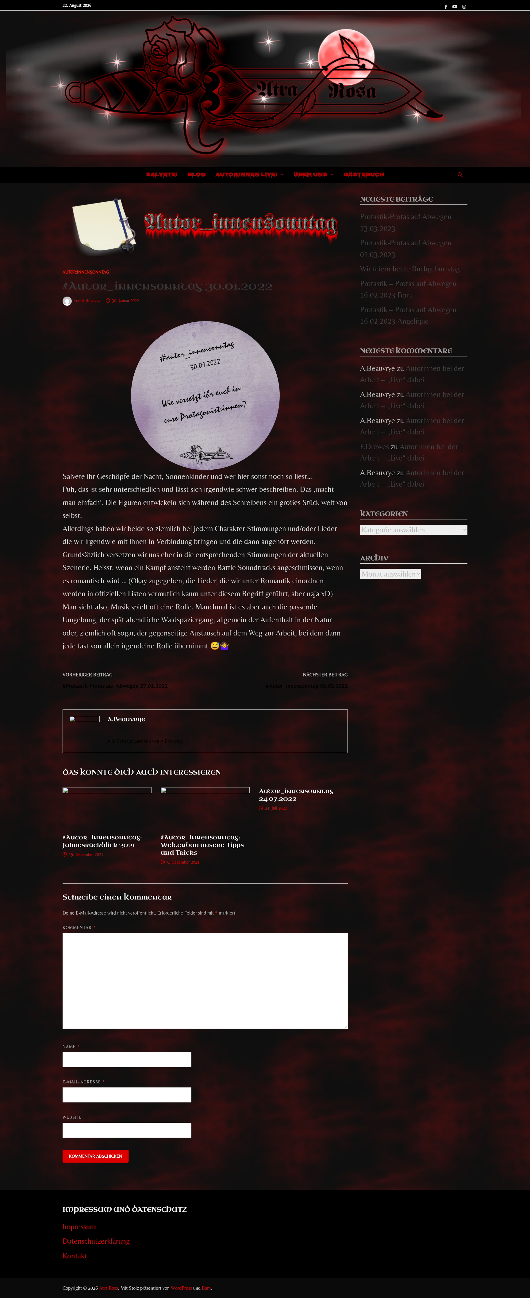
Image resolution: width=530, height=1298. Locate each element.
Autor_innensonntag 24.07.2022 (296, 795)
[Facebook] (447, 5)
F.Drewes (374, 446)
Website (72, 1117)
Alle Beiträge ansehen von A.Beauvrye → (148, 741)
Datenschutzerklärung (96, 1241)
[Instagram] (464, 5)
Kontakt (75, 1255)
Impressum (79, 1226)
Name (71, 1046)
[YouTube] (456, 5)
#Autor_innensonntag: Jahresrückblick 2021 (102, 841)
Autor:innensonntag (86, 272)
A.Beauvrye (92, 300)
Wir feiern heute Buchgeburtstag (410, 268)
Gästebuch (364, 175)
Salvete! (162, 175)
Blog (196, 175)
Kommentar (79, 927)
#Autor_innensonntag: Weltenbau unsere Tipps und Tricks (202, 845)
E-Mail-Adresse (84, 1081)
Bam (206, 1288)
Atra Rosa (108, 1288)
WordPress (181, 1288)
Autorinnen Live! (246, 175)
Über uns (310, 175)
